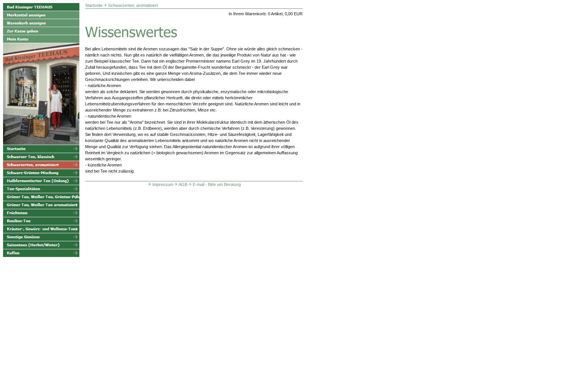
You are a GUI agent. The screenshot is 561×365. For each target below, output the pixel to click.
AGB (183, 184)
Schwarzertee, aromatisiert (133, 5)
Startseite (94, 5)
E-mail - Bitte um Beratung (217, 184)
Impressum (162, 184)
